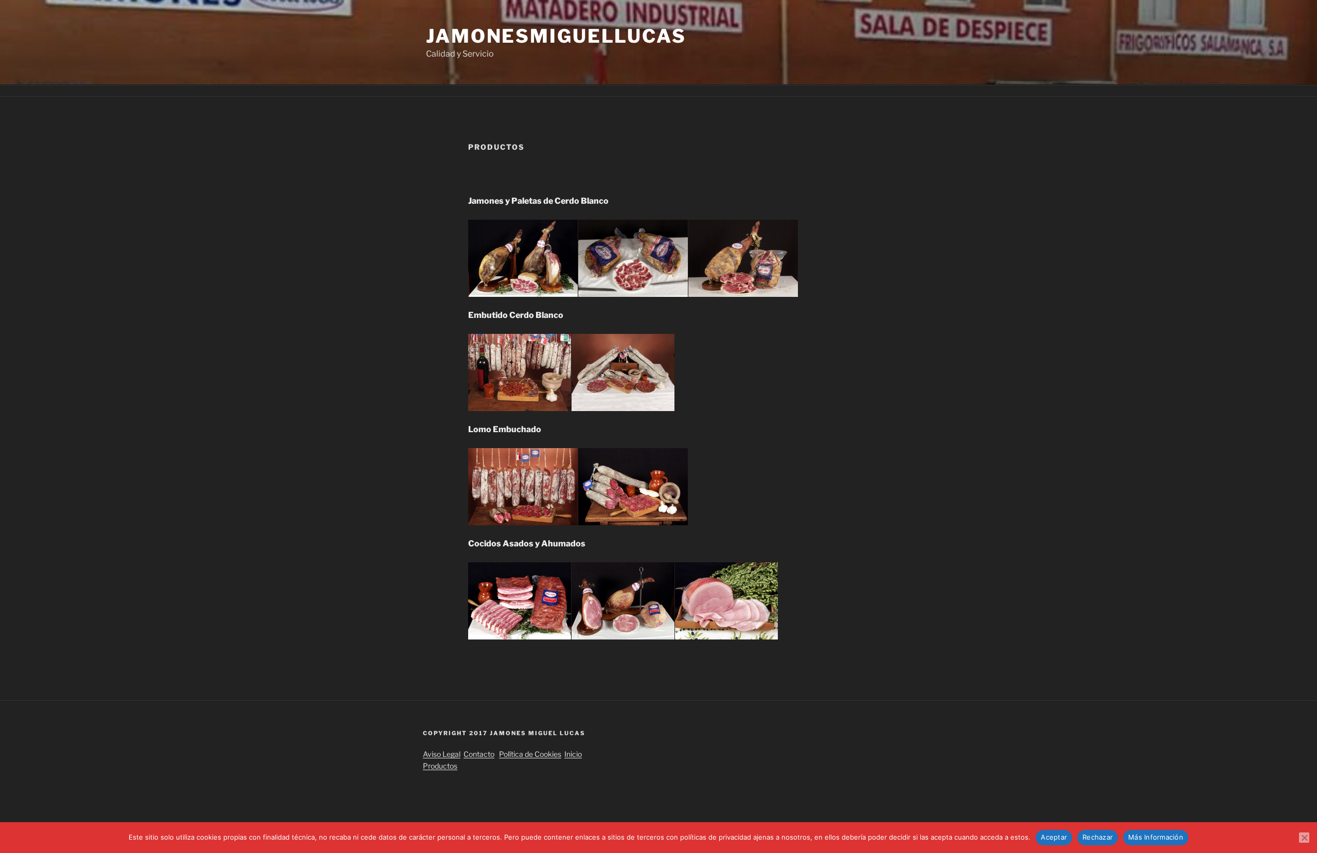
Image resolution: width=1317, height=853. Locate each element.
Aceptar (1054, 837)
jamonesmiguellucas (556, 36)
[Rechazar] (1304, 837)
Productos (440, 765)
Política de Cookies (530, 754)
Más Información (1155, 837)
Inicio (573, 754)
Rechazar (1097, 837)
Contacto (479, 754)
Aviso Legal (441, 754)
